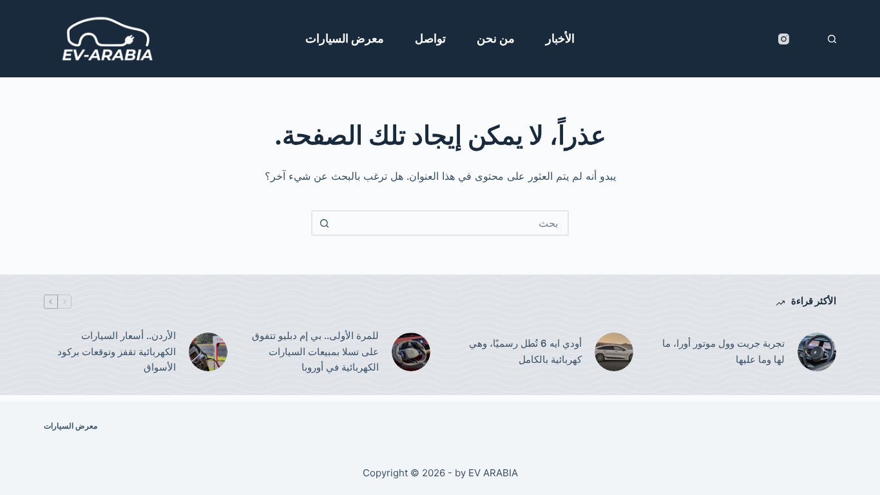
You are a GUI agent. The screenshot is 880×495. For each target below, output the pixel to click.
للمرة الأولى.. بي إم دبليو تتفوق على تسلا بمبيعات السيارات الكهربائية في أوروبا (315, 351)
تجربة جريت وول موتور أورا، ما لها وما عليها (723, 351)
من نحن (496, 38)
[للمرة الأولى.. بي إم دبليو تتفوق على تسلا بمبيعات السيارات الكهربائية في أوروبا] (411, 352)
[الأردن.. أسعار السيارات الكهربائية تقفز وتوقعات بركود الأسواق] (208, 352)
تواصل (430, 38)
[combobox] (452, 223)
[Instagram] (783, 39)
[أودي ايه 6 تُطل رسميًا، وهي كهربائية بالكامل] (614, 352)
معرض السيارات (344, 38)
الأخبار (560, 38)
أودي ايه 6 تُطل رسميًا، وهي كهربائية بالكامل (525, 351)
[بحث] (832, 39)
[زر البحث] (324, 223)
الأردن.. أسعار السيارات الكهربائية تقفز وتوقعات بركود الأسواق (116, 351)
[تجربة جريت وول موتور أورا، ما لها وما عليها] (817, 352)
